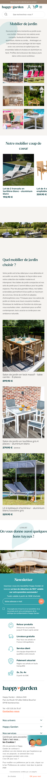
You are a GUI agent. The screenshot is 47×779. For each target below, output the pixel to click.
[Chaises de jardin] (34, 82)
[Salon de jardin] (13, 82)
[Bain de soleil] (13, 128)
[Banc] (34, 105)
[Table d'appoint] (34, 128)
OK (41, 601)
